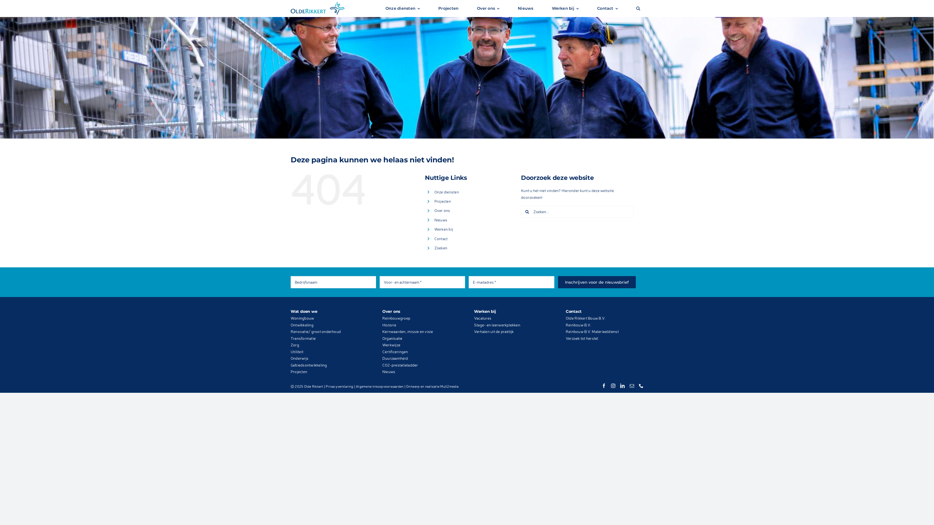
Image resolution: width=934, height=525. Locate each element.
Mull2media (449, 386)
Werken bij (443, 229)
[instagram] (613, 386)
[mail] (632, 386)
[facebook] (604, 386)
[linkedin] (622, 386)
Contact (441, 238)
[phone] (641, 386)
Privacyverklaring (339, 386)
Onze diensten (446, 192)
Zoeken (440, 247)
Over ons (442, 210)
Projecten (442, 201)
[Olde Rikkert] (318, 3)
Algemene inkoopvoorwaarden (380, 386)
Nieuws (440, 220)
